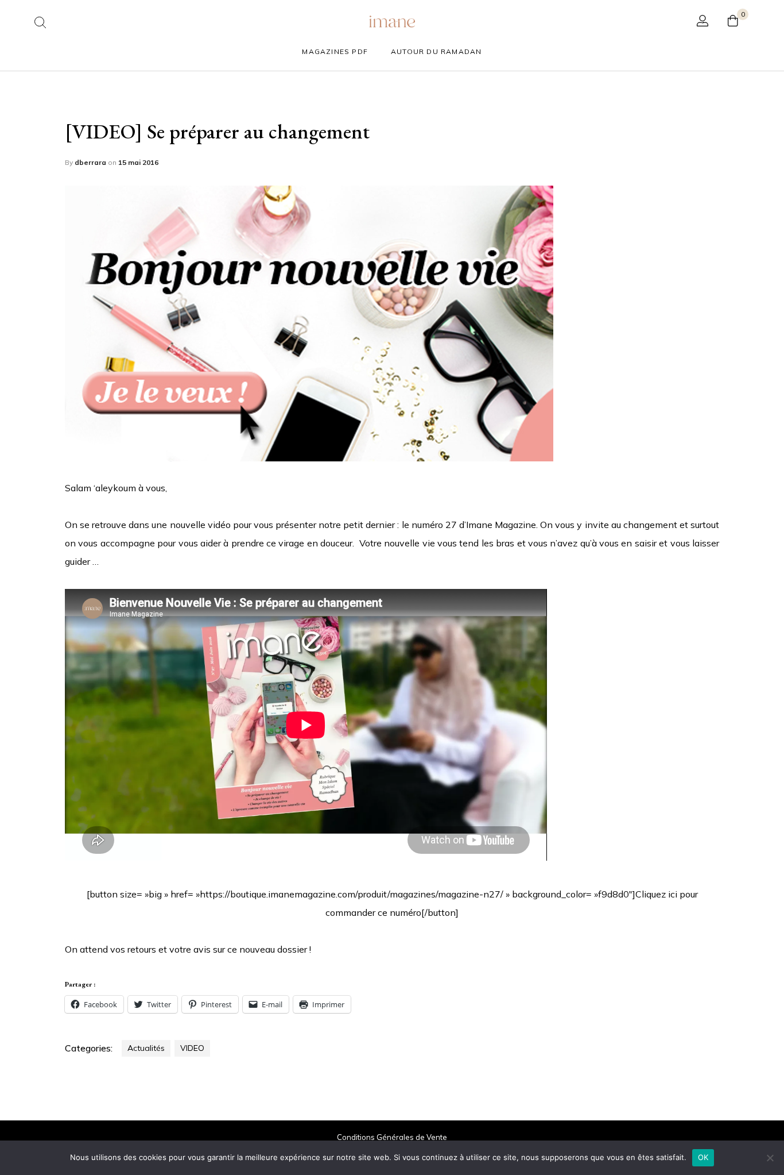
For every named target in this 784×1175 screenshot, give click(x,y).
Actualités (146, 1048)
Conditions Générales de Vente (392, 1137)
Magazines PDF (335, 51)
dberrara (91, 162)
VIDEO (192, 1048)
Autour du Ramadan (436, 51)
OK (703, 1157)
